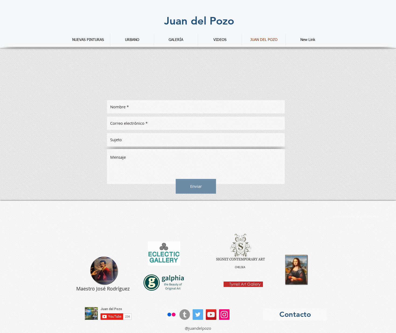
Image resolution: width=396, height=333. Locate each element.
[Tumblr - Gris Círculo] (184, 314)
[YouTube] (211, 314)
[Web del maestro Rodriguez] (104, 270)
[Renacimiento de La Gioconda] (296, 269)
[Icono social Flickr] (171, 314)
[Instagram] (224, 314)
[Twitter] (198, 314)
